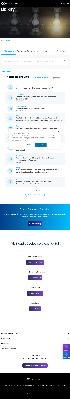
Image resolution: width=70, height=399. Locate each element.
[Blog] (46, 359)
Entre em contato (66, 349)
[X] (24, 359)
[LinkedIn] (33, 359)
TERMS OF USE (59, 385)
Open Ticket (35, 309)
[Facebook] (28, 359)
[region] (35, 139)
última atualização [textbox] (41, 78)
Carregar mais (33, 195)
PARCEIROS (5, 343)
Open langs (64, 3)
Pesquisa (61, 3)
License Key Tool (35, 293)
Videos (46, 51)
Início (2, 41)
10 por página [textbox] (56, 78)
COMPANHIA (5, 338)
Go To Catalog (35, 224)
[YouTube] (37, 359)
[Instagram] (42, 359)
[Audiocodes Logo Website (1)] (9, 3)
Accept (41, 144)
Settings (28, 144)
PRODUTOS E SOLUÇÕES (9, 334)
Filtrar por (7, 71)
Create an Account (35, 262)
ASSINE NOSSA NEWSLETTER (35, 365)
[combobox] (42, 78)
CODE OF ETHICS (35, 388)
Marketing (9, 51)
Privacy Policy (25, 140)
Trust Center (8, 385)
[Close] (58, 131)
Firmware (61, 51)
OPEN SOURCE (17, 385)
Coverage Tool (35, 278)
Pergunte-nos (66, 357)
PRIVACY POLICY (50, 385)
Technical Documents (27, 51)
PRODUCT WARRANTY (28, 385)
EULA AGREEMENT (40, 385)
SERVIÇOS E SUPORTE (8, 348)
